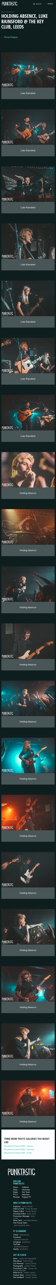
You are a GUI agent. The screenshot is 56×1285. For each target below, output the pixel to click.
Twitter (21, 1235)
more (51, 4)
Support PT (26, 1197)
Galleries (25, 1187)
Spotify (20, 1249)
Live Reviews (24, 1263)
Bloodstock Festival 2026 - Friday (18, 1153)
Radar (15, 1192)
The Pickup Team (20, 1223)
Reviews (16, 1197)
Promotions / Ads (25, 1269)
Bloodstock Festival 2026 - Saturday (19, 1149)
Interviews (26, 1190)
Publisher (22, 1207)
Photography (24, 1266)
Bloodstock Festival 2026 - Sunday (18, 1146)
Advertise (25, 1195)
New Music (23, 1261)
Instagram (21, 1242)
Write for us (24, 1273)
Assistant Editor (24, 1214)
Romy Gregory (11, 37)
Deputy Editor (24, 1211)
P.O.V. (15, 1195)
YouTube (20, 1245)
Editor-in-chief (25, 1209)
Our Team (26, 1192)
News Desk (25, 1220)
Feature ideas (25, 1275)
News (15, 1190)
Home (15, 1187)
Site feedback (25, 1277)
